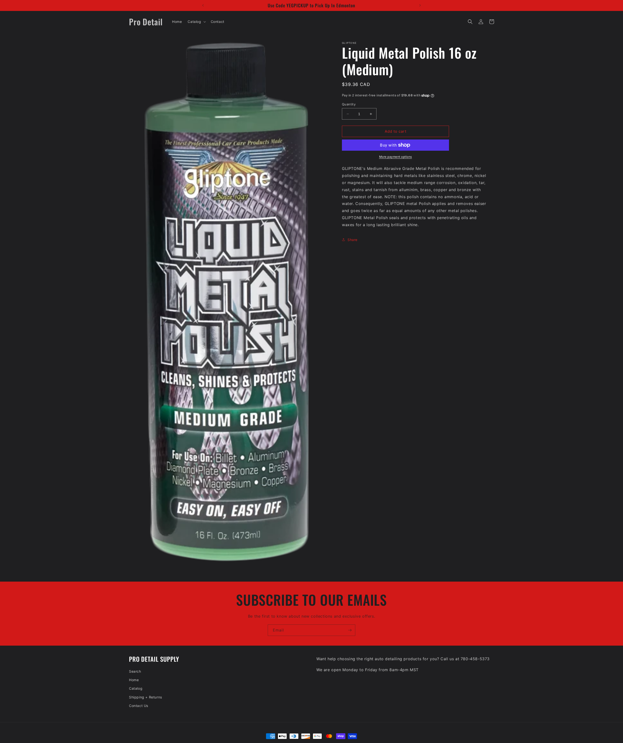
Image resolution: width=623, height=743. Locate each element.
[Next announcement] (420, 5)
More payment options (395, 156)
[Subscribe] (349, 630)
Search (135, 671)
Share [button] (352, 240)
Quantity (349, 104)
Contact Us (138, 706)
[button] (196, 22)
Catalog (135, 688)
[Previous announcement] (203, 5)
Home (134, 680)
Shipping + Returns (145, 697)
